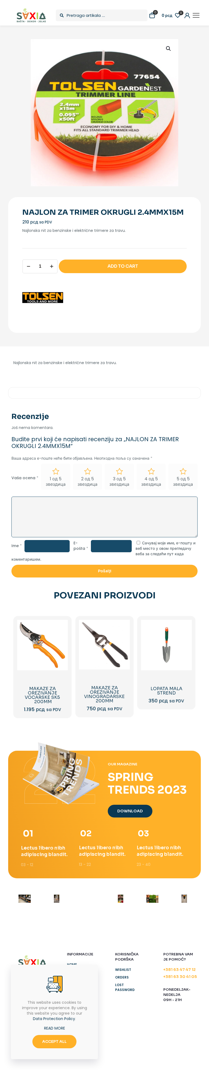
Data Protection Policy (54, 1018)
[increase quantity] (51, 266)
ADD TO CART (122, 266)
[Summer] (88, 899)
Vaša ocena (24, 478)
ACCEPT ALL (54, 1041)
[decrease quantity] (28, 266)
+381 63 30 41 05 (180, 976)
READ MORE (54, 1028)
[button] (168, 48)
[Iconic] (56, 899)
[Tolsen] (42, 298)
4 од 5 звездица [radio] (151, 481)
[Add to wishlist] (60, 651)
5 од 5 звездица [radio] (183, 481)
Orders (122, 977)
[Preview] (60, 662)
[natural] (152, 899)
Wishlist (123, 969)
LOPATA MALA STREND (166, 691)
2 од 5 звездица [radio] (87, 481)
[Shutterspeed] (184, 899)
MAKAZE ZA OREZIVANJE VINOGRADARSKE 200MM (104, 694)
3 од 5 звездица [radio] (119, 481)
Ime (16, 545)
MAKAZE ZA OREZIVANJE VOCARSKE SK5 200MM (42, 695)
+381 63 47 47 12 (179, 969)
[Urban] (120, 899)
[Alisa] (25, 899)
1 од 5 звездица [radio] (56, 481)
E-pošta (80, 545)
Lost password (125, 987)
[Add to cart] (60, 627)
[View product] (60, 639)
